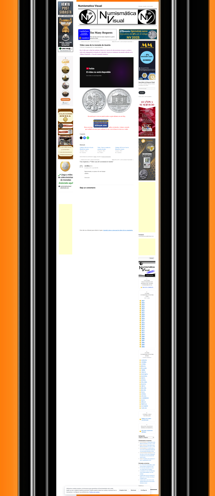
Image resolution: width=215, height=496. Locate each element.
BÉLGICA (142, 366)
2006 (142, 343)
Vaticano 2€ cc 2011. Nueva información (89, 41)
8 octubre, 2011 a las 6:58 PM (91, 167)
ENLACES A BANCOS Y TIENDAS (146, 431)
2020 (142, 315)
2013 (142, 329)
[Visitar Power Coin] (147, 159)
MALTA (142, 400)
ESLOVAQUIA (143, 374)
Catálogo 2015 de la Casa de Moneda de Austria (122, 148)
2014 (142, 327)
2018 (142, 319)
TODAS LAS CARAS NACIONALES (145, 419)
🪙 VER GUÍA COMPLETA (147, 287)
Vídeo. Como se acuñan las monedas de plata (104, 148)
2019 (142, 317)
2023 (142, 309)
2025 (142, 305)
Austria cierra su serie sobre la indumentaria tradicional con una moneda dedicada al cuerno (147, 449)
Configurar (144, 490)
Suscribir (142, 92)
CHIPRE (142, 370)
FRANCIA (142, 384)
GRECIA (142, 386)
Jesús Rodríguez (99, 47)
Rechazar (133, 490)
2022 (142, 311)
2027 (142, 301)
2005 (142, 345)
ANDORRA (143, 362)
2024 (142, 307)
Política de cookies (94, 492)
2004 (142, 347)
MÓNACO (142, 402)
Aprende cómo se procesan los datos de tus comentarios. (118, 230)
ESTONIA (142, 380)
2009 (142, 337)
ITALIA (142, 392)
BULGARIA (143, 368)
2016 (142, 323)
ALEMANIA (143, 360)
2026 (142, 303)
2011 (142, 333)
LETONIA (142, 394)
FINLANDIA (143, 382)
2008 (142, 339)
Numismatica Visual (90, 5)
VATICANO (143, 408)
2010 (142, 335)
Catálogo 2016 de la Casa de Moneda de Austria (86, 148)
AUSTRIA (142, 364)
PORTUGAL (143, 404)
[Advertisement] (65, 229)
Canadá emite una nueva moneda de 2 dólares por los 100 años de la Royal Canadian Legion (147, 477)
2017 (142, 321)
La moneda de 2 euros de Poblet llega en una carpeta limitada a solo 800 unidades (147, 472)
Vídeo (95, 156)
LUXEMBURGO (144, 398)
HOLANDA (142, 388)
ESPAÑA (142, 378)
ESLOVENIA (143, 376)
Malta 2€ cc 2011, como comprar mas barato (123, 41)
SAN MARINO (143, 406)
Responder (87, 177)
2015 (142, 325)
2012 (142, 331)
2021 (142, 313)
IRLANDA (142, 390)
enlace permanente (106, 156)
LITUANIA (142, 396)
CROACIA (142, 372)
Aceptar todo (123, 490)
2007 (142, 341)
